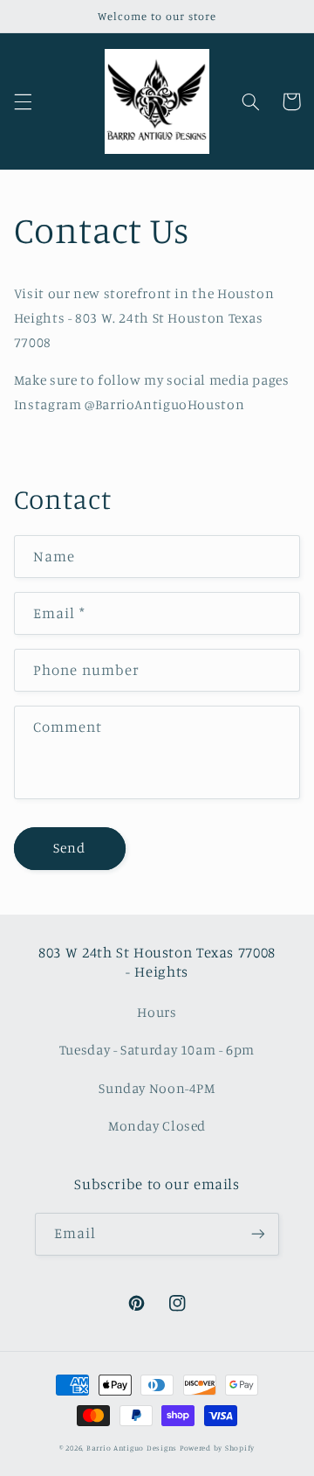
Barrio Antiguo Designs (131, 1447)
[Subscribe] (258, 1234)
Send (69, 847)
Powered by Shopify (217, 1447)
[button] (23, 101)
